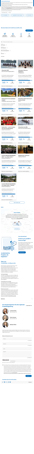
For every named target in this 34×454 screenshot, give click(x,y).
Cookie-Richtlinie (29, 7)
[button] (4, 44)
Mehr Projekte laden (17, 202)
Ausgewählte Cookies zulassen (17, 15)
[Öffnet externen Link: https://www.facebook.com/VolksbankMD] (4, 382)
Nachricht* (4, 351)
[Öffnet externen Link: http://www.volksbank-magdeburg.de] (2, 382)
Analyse (10, 12)
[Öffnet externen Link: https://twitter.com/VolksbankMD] (6, 382)
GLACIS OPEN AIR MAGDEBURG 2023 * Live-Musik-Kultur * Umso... (9, 157)
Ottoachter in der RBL (23, 127)
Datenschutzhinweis (20, 218)
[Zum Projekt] (8, 64)
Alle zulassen (29, 15)
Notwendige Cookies (4, 12)
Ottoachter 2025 (5, 70)
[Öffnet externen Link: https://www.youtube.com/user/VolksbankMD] (10, 382)
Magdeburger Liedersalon (23, 155)
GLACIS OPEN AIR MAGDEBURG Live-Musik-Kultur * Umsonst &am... (9, 185)
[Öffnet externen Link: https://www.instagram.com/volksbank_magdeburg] (8, 382)
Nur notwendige (4, 15)
